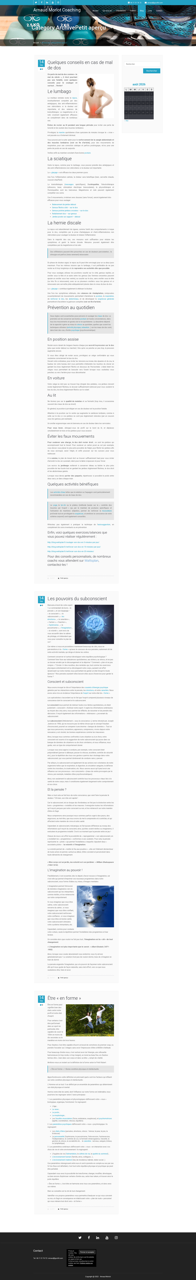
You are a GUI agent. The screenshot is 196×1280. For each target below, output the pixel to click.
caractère (105, 690)
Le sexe (55, 1109)
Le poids (55, 1112)
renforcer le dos (57, 299)
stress (79, 324)
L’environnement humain (61, 1157)
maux (100, 316)
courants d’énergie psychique (96, 687)
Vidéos (133, 11)
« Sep (126, 120)
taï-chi (63, 505)
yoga (55, 505)
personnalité (59, 1136)
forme (65, 649)
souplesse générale (106, 299)
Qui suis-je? (107, 11)
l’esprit (85, 693)
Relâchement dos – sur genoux (64, 214)
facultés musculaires (64, 1118)
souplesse (79, 514)
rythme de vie (84, 1154)
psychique (75, 330)
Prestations (121, 11)
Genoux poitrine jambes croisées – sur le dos (70, 211)
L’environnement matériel (62, 1160)
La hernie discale (64, 223)
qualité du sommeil (100, 1154)
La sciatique (60, 158)
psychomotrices (105, 1118)
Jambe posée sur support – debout (66, 217)
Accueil (95, 11)
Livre (150, 11)
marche (62, 132)
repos (74, 98)
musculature (107, 511)
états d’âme (60, 1131)
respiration (109, 296)
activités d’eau (59, 492)
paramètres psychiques (62, 1124)
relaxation (85, 327)
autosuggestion (104, 524)
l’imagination (66, 628)
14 (41, 63)
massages (69, 184)
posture (88, 153)
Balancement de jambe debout (64, 204)
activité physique (74, 327)
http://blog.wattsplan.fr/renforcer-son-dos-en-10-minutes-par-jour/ (74, 547)
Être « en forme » (64, 998)
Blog (142, 11)
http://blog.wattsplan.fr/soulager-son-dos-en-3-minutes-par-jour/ (73, 542)
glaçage (54, 172)
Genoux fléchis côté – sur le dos (65, 207)
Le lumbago (59, 91)
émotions (90, 690)
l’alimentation (71, 1154)
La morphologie (58, 1115)
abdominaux (73, 299)
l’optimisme (53, 625)
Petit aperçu (64, 578)
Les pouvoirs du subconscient (77, 598)
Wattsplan (91, 560)
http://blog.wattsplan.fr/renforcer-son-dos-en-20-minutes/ (71, 551)
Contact (159, 11)
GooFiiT (52, 578)
